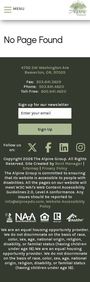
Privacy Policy (54, 168)
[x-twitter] (32, 147)
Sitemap (30, 168)
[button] (8, 9)
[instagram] (80, 147)
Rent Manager (68, 163)
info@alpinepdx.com (24, 201)
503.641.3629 (48, 81)
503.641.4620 (51, 86)
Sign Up (45, 129)
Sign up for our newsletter (45, 104)
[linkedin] (64, 147)
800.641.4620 (53, 91)
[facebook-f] (48, 147)
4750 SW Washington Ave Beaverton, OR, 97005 (45, 70)
